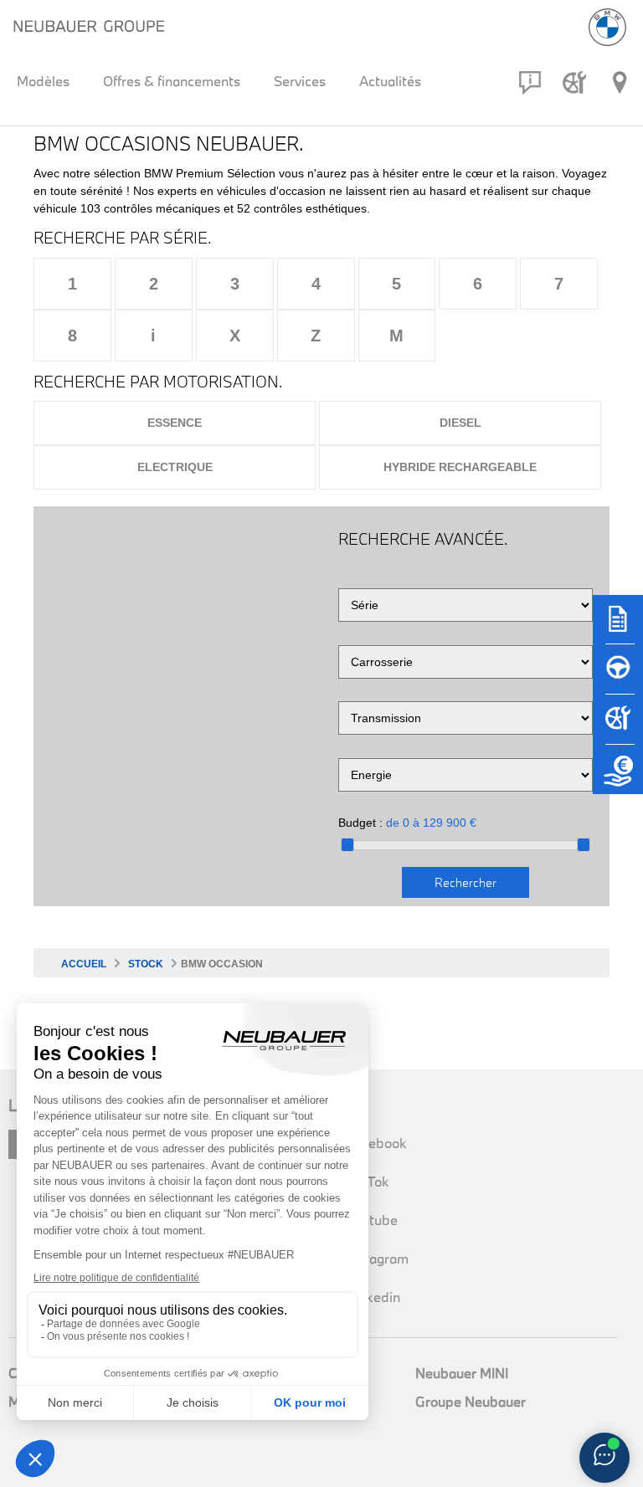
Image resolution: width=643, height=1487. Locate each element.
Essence (174, 422)
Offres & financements (171, 81)
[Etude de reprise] (618, 777)
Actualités (390, 81)
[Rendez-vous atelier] (574, 83)
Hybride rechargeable (460, 467)
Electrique (175, 467)
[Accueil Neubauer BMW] (607, 27)
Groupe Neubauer (470, 1401)
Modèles (43, 81)
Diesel (460, 422)
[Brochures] (618, 627)
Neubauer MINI (461, 1373)
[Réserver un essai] (618, 677)
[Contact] (530, 83)
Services (300, 81)
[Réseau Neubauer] (619, 83)
